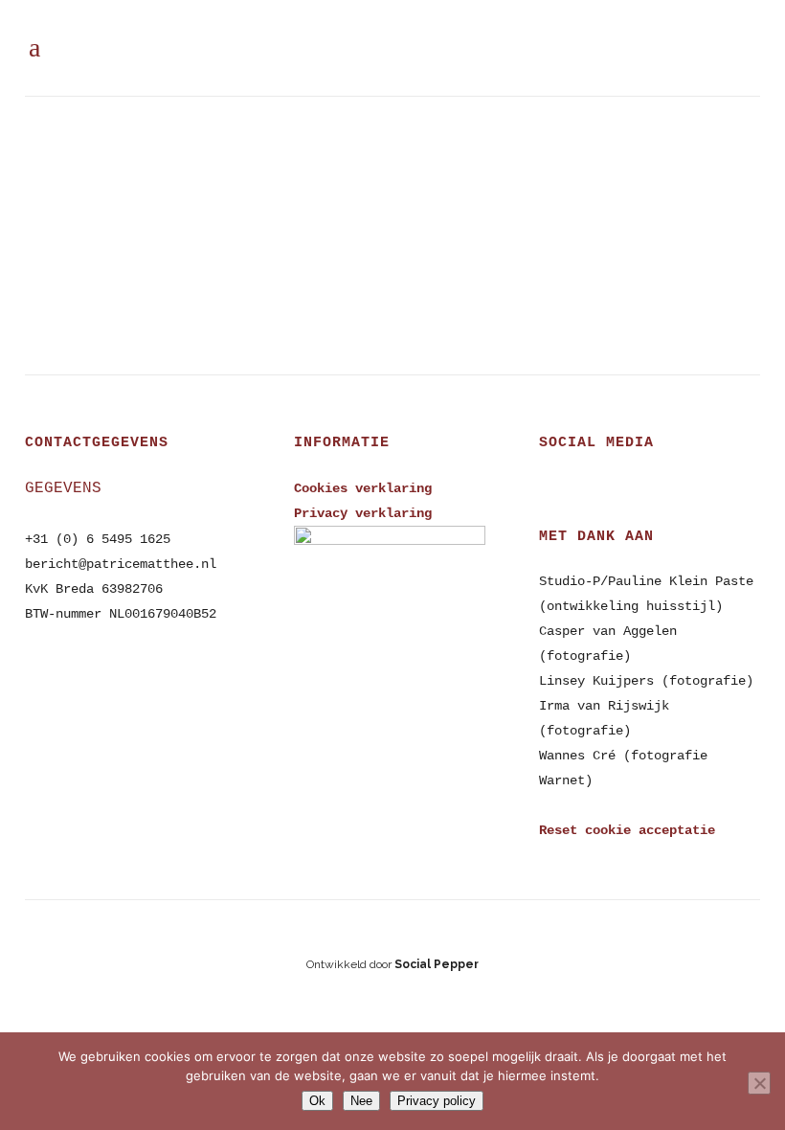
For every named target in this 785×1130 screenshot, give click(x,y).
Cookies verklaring (363, 488)
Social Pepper (436, 964)
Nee (361, 1101)
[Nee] (759, 1083)
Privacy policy (436, 1101)
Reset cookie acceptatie (627, 830)
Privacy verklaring (363, 513)
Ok (317, 1101)
